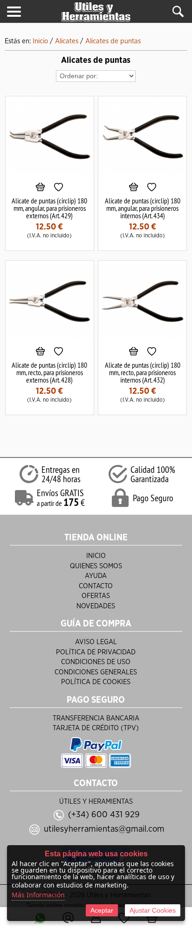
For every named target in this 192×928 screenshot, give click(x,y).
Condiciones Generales (96, 672)
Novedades (95, 606)
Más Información (38, 894)
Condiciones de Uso (95, 662)
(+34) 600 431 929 (104, 814)
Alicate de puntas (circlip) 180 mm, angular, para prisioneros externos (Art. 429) (49, 208)
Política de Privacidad (96, 652)
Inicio (96, 555)
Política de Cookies (95, 682)
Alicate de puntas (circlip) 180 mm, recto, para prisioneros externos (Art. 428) (49, 372)
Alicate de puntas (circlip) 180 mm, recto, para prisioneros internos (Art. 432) (142, 372)
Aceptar (101, 910)
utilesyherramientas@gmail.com (104, 829)
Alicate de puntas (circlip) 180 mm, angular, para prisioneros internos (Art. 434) (142, 208)
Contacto (96, 586)
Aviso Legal (96, 642)
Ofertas (96, 595)
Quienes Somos (96, 566)
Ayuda (96, 575)
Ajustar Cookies (153, 910)
